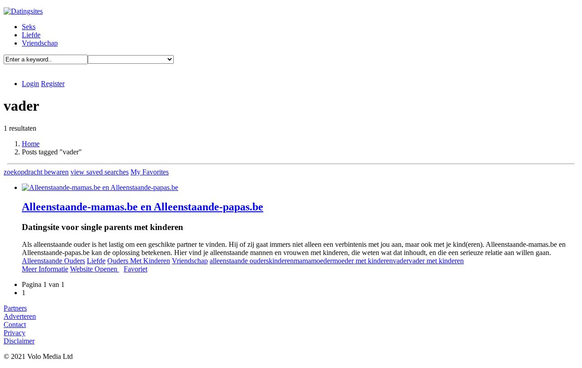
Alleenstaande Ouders (53, 261)
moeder (321, 261)
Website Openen (94, 269)
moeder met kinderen (362, 261)
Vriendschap (40, 43)
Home (31, 144)
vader (401, 261)
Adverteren (20, 316)
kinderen (281, 261)
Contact (15, 324)
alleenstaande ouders (239, 261)
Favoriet (135, 269)
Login (30, 83)
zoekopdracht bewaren (36, 172)
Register (53, 83)
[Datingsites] (23, 11)
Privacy (14, 333)
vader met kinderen (436, 261)
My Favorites (149, 172)
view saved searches (99, 172)
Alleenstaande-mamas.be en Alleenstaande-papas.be (142, 207)
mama (302, 261)
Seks (28, 27)
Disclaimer (19, 341)
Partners (15, 308)
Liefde (31, 35)
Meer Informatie (45, 269)
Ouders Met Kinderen (138, 261)
